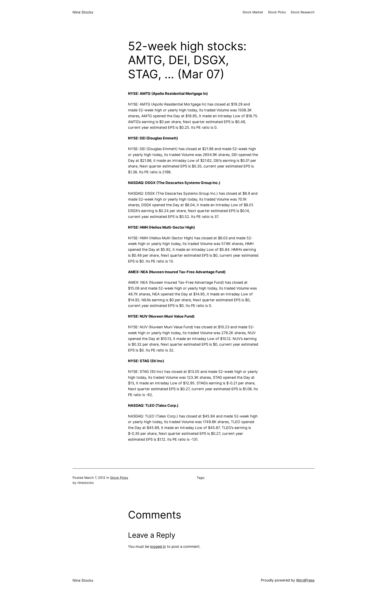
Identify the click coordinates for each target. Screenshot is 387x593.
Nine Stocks (83, 12)
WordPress (305, 580)
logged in (158, 546)
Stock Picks (119, 478)
